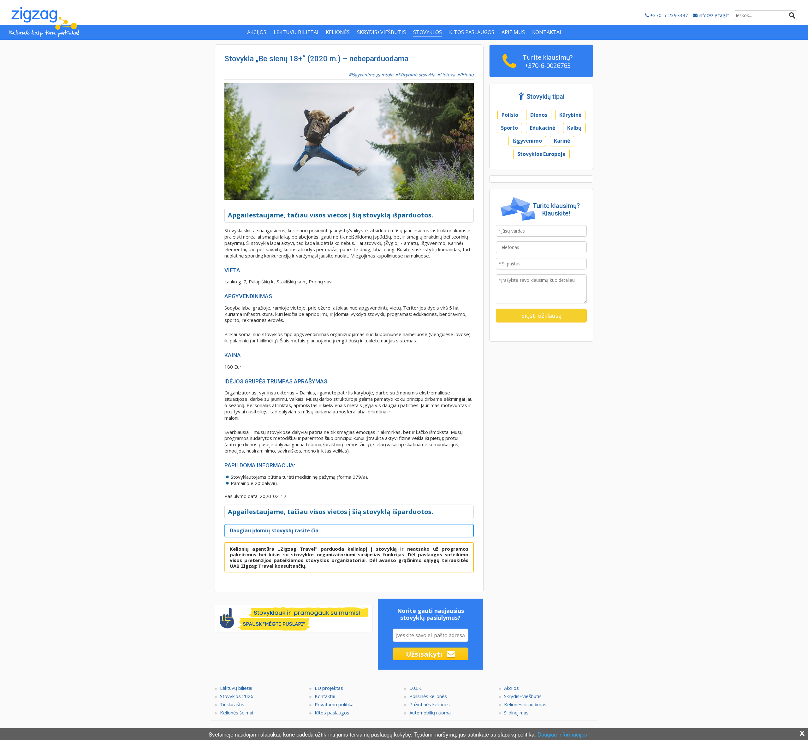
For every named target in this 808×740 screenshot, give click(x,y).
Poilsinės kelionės (428, 696)
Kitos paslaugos (332, 712)
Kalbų (574, 127)
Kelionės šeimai (236, 712)
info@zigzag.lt (713, 15)
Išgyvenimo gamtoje (372, 75)
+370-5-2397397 (668, 15)
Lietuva (447, 75)
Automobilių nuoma (430, 712)
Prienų (467, 75)
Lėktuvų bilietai (236, 688)
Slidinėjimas (516, 712)
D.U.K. (415, 688)
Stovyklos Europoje (541, 154)
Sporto (509, 127)
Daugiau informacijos (562, 734)
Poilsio (510, 114)
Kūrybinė (570, 114)
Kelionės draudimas (525, 704)
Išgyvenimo (527, 140)
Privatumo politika (334, 704)
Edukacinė (542, 127)
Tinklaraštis (232, 704)
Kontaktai (325, 696)
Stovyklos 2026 (236, 696)
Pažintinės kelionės (429, 704)
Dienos (538, 114)
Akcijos (511, 688)
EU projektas (329, 688)
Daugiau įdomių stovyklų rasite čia (274, 530)
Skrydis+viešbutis (523, 696)
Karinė (562, 140)
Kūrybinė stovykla (416, 75)
